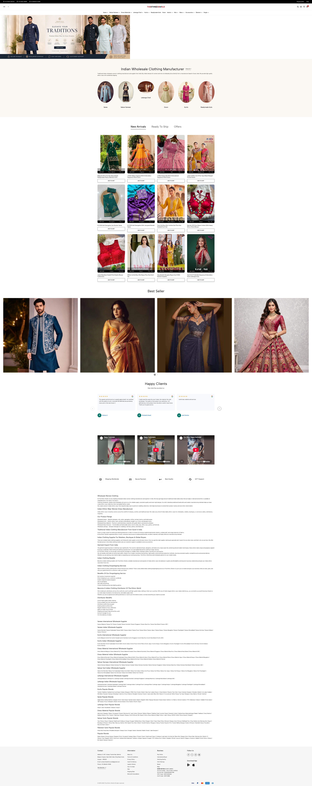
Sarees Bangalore (168, 630)
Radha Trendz (145, 730)
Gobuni (198, 700)
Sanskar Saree (132, 700)
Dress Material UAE (194, 651)
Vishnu (205, 738)
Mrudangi (115, 694)
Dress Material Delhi (130, 657)
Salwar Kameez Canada (128, 665)
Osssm (145, 694)
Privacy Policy (131, 759)
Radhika (104, 692)
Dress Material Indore (141, 657)
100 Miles (100, 694)
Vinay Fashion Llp (194, 721)
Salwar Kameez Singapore (155, 665)
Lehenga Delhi (122, 684)
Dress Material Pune (153, 657)
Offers (177, 126)
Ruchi (135, 701)
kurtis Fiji (108, 638)
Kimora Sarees (122, 701)
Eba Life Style (101, 724)
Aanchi (182, 738)
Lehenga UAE (170, 678)
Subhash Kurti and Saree (113, 692)
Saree (105, 12)
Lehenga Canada (119, 678)
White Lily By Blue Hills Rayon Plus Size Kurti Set (140, 275)
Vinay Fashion (207, 713)
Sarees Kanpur (159, 630)
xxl (112, 169)
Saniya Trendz (160, 723)
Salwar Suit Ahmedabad (104, 672)
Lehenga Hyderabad (112, 684)
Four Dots (134, 723)
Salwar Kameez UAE (197, 665)
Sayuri (106, 721)
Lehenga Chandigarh (187, 684)
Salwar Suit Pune (145, 671)
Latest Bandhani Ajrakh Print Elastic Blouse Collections (110, 275)
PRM (132, 692)
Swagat (132, 721)
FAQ (128, 769)
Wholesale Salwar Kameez (104, 525)
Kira (128, 701)
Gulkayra (122, 721)
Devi (176, 692)
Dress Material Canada (127, 651)
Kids (175, 12)
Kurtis (146, 12)
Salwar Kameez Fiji (116, 665)
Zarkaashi (110, 701)
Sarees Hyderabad (111, 630)
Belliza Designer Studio (183, 723)
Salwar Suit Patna (155, 671)
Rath (147, 700)
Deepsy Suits (173, 721)
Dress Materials (125, 12)
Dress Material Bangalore (202, 657)
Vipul (139, 701)
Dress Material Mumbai (104, 657)
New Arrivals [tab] (138, 126)
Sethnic (169, 700)
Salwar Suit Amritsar (116, 672)
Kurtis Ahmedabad (185, 643)
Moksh (199, 692)
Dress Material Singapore (153, 651)
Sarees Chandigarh (179, 630)
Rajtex (138, 700)
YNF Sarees (101, 701)
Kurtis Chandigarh (175, 643)
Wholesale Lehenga (103, 526)
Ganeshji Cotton (173, 713)
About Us (129, 754)
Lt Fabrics (174, 700)
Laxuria (178, 738)
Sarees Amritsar (200, 630)
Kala (158, 713)
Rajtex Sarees (101, 736)
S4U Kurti (116, 738)
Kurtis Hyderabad (110, 643)
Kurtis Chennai (101, 645)
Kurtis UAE (160, 638)
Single (205, 12)
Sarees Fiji (109, 624)
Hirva (125, 694)
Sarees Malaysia (102, 624)
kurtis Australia (124, 638)
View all (188, 68)
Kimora (179, 721)
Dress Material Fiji (115, 651)
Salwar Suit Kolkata (127, 672)
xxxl (177, 268)
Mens (181, 12)
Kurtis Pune (134, 643)
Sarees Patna (143, 630)
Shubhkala (107, 707)
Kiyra (105, 701)
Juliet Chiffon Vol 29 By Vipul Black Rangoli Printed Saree (200, 176)
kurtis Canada (115, 638)
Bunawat (156, 700)
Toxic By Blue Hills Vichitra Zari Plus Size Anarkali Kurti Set (169, 226)
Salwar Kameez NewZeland (184, 665)
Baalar (196, 713)
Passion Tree (171, 692)
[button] (98, 54)
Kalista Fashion (108, 700)
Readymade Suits (156, 12)
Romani (140, 713)
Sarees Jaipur (151, 630)
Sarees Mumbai (102, 630)
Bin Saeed (140, 715)
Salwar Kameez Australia (141, 665)
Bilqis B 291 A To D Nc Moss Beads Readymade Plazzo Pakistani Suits (108, 176)
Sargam (148, 721)
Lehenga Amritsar (102, 686)
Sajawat (111, 721)
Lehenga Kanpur (166, 684)
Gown (164, 12)
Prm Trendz (110, 715)
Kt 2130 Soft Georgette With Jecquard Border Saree (141, 226)
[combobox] (6, 6)
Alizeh (143, 692)
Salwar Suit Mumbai (103, 671)
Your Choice (101, 721)
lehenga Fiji (111, 678)
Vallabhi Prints (199, 738)
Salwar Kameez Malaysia (104, 665)
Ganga (191, 713)
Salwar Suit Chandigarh (200, 671)
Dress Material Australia (140, 651)
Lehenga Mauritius (150, 678)
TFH (188, 700)
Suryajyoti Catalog (127, 736)
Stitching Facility (161, 759)
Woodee (194, 692)
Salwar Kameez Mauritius (169, 665)
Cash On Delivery (131, 762)
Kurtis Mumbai (101, 643)
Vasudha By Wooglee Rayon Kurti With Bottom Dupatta (168, 275)
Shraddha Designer (114, 730)
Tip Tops (181, 694)
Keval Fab (106, 730)
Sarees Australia (126, 624)
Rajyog (151, 700)
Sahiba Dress (138, 721)
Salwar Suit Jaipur (165, 671)
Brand (158, 764)
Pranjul (121, 713)
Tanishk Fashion (146, 723)
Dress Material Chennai (159, 659)
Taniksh (99, 692)
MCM (173, 715)
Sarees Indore (127, 630)
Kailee (122, 692)
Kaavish (167, 723)
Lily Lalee (204, 692)
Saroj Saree (125, 700)
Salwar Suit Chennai (138, 672)
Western (198, 12)
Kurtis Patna (141, 643)
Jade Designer (154, 730)
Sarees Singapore (135, 624)
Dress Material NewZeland (181, 651)
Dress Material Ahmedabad (119, 659)
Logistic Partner (131, 764)
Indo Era (121, 694)
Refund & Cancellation (133, 774)
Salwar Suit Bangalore (187, 671)
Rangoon (127, 692)
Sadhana (200, 713)
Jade (165, 715)
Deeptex (189, 692)
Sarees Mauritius (145, 624)
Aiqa (159, 721)
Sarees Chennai (102, 632)
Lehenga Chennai (121, 686)
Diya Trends (137, 692)
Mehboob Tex (185, 721)
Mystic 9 (162, 694)
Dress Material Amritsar (133, 659)
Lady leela (164, 736)
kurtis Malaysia (101, 638)
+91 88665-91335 (106, 764)
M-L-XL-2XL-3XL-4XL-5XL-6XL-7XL (171, 219)
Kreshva (192, 738)
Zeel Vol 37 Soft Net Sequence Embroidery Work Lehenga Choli (199, 275)
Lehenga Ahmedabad (199, 684)
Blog (158, 766)
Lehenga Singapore (139, 678)
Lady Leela (150, 694)
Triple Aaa (116, 715)
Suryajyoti (115, 713)
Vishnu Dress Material (150, 715)
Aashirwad (116, 721)
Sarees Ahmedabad (190, 630)
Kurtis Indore (126, 643)
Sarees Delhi (120, 630)
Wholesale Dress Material (104, 523)
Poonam (105, 694)
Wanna (130, 694)
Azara (166, 713)
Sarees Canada (117, 624)
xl (109, 169)
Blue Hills (156, 694)
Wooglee (135, 694)
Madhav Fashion (102, 715)
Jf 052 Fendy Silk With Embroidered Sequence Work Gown (168, 176)
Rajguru (187, 738)
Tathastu (113, 707)
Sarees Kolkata (208, 630)
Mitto (173, 694)
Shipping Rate (131, 771)
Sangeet (169, 738)
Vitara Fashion (163, 692)
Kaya (180, 692)
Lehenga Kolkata (112, 686)
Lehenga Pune (139, 684)
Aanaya (105, 740)
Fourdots (207, 723)
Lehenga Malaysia (102, 678)
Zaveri (107, 724)
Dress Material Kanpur (189, 657)
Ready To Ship (160, 126)
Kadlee (209, 692)
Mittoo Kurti (158, 738)
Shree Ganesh (183, 715)
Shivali (199, 694)
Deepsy (127, 715)
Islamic (169, 12)
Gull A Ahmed (133, 715)
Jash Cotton (134, 713)
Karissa (110, 694)
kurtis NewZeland (151, 638)
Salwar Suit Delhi (125, 671)
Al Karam (105, 723)
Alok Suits (100, 713)
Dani (152, 721)
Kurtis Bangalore (165, 643)
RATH (111, 738)
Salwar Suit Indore (135, 671)
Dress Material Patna (165, 657)
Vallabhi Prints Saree (206, 700)
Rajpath (143, 700)
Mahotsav (192, 700)
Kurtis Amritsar (195, 643)
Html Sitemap (160, 762)
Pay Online (160, 754)
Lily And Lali (171, 736)
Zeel (103, 707)
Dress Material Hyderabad (117, 657)
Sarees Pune (135, 630)
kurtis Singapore (133, 638)
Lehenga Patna (148, 684)
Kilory (162, 721)
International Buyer (162, 757)
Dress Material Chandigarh (104, 659)
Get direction (101, 767)
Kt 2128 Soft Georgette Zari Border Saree (110, 225)
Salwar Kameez (113, 12)
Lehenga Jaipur (157, 684)
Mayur (110, 713)
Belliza (144, 713)
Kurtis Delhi (119, 643)
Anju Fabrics (193, 694)
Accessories (189, 12)
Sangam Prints (117, 700)
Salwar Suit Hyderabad (114, 671)
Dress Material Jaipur (176, 657)
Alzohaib (197, 723)
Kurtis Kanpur (156, 643)
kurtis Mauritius (142, 638)
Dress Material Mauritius (167, 651)
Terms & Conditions (132, 757)
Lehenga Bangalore (176, 684)
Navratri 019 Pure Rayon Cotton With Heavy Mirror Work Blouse (200, 226)
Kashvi (131, 701)
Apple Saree (101, 700)
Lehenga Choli (137, 12)
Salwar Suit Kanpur (176, 671)
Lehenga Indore (131, 684)
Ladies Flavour (155, 692)
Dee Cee (148, 692)
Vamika (204, 694)
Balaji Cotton (159, 715)
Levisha (162, 713)
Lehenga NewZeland (161, 678)
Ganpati (122, 715)
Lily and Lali (168, 694)
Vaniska (184, 692)
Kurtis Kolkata (203, 643)
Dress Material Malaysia (104, 651)
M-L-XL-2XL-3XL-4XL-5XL (140, 268)
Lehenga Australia (128, 678)
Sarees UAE (164, 624)
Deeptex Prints (118, 736)
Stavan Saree (162, 700)
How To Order (131, 766)
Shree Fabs (112, 723)
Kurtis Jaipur (148, 643)
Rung (177, 694)
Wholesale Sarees (102, 519)
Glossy (169, 715)
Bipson (149, 713)
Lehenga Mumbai (102, 684)
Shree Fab (100, 730)
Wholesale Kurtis (102, 521)
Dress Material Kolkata (146, 659)
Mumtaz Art (127, 713)
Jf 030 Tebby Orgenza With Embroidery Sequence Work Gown (139, 176)
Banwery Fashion (120, 723)
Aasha (134, 730)
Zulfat (177, 715)
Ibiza (144, 721)
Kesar (117, 707)
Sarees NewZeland (155, 624)
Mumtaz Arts (203, 721)
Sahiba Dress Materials (184, 713)
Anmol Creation (182, 700)
